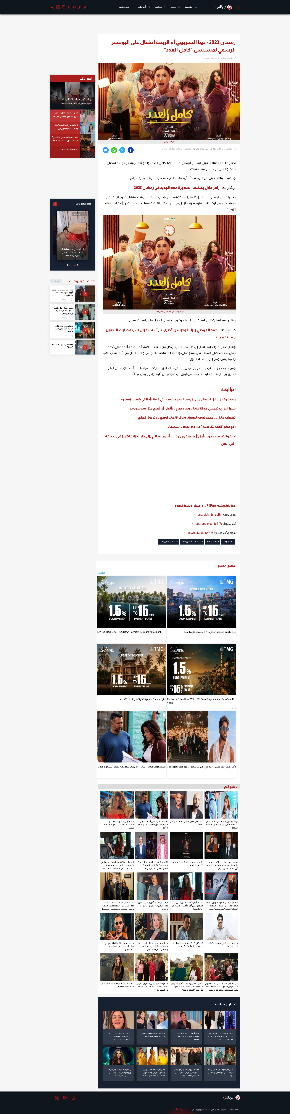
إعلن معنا (181, 1109)
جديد (173, 7)
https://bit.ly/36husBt (207, 514)
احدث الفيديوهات (75, 281)
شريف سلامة (212, 541)
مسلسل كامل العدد (168, 541)
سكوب (159, 7)
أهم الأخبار (85, 78)
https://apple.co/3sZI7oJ (208, 523)
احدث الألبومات (84, 203)
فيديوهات (124, 7)
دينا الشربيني (227, 541)
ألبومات (142, 7)
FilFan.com (235, 1109)
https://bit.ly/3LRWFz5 (198, 532)
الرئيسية (189, 7)
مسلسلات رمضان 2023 (192, 541)
